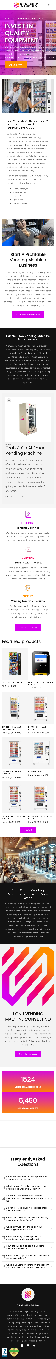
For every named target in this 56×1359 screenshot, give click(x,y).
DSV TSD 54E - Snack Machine (11, 773)
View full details (12, 496)
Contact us (18, 301)
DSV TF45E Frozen (36, 772)
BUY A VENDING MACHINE (28, 314)
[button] (5, 5)
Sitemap (41, 1340)
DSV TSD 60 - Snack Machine (37, 728)
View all (28, 830)
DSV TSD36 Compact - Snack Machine (12, 728)
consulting (11, 279)
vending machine (42, 298)
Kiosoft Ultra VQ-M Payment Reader (40, 683)
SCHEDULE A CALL (28, 1054)
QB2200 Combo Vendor (12, 682)
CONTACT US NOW (28, 627)
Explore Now (16, 65)
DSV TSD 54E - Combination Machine (14, 817)
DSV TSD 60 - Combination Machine (40, 817)
